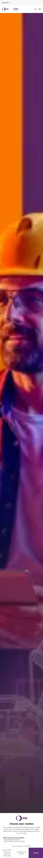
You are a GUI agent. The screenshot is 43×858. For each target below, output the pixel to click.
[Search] (35, 9)
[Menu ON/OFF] (39, 9)
